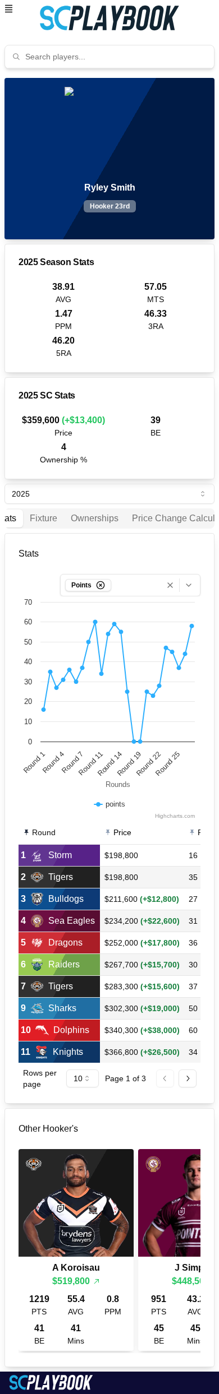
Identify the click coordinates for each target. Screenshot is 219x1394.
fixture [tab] (43, 518)
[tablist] (109, 518)
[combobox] (116, 56)
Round (44, 832)
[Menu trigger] (8, 8)
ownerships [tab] (94, 518)
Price (122, 832)
